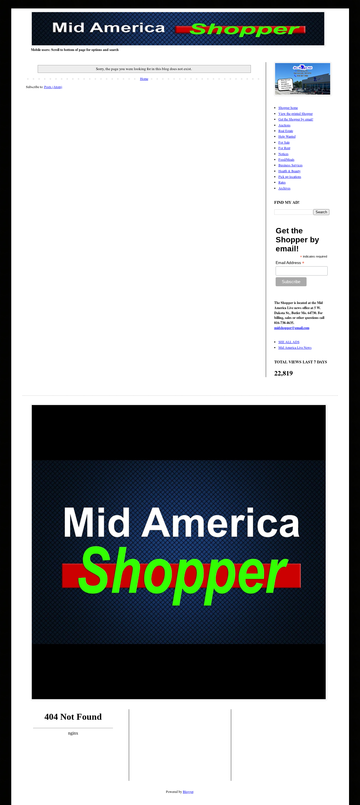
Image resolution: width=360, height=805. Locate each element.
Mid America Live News (295, 347)
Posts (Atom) (53, 86)
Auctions (284, 125)
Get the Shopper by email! (295, 119)
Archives (284, 188)
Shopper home (288, 107)
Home (144, 78)
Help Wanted (287, 136)
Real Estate (285, 130)
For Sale (284, 142)
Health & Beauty (289, 171)
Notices (283, 153)
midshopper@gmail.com (291, 327)
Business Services (290, 165)
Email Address (290, 262)
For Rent (284, 148)
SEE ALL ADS (289, 341)
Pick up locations (289, 176)
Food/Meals (286, 159)
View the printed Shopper (295, 113)
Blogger (188, 791)
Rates (282, 182)
